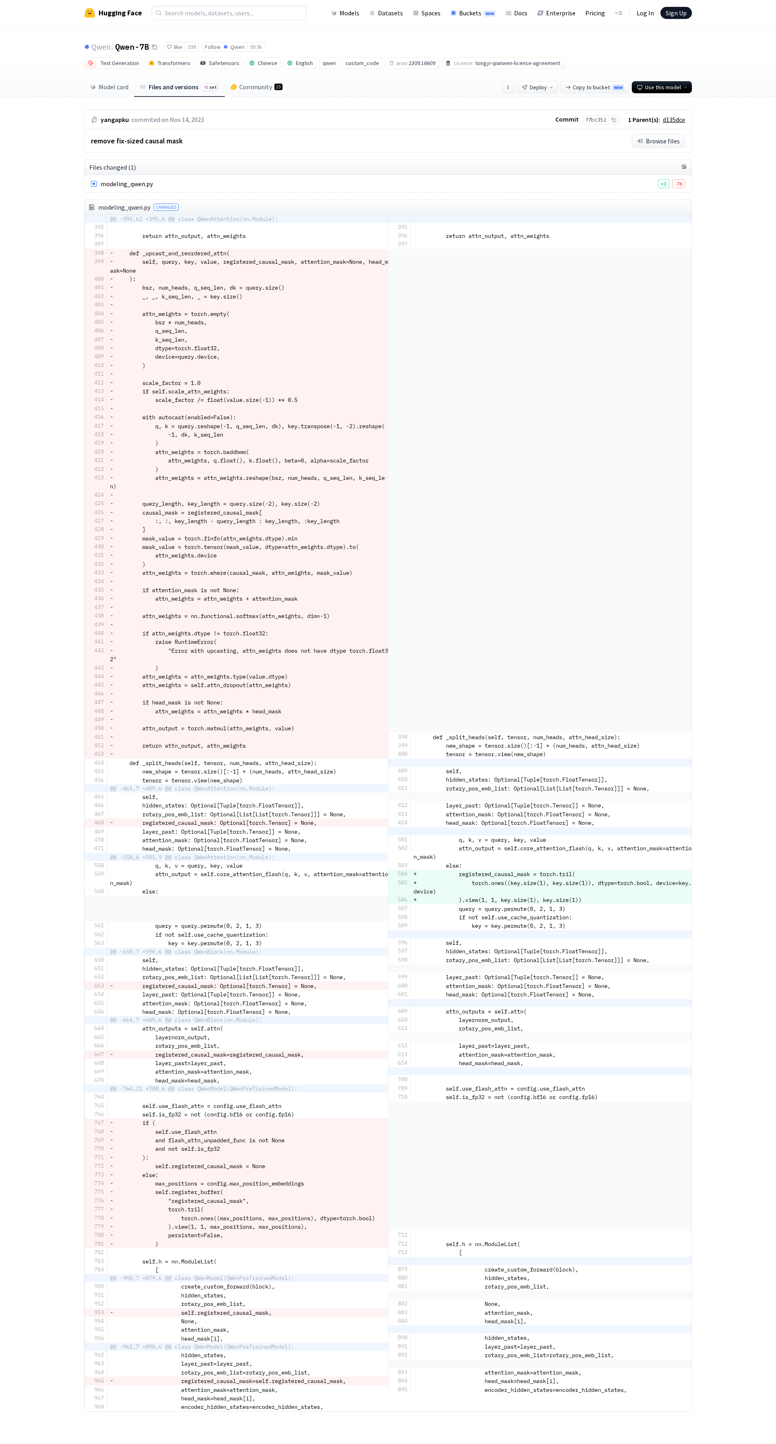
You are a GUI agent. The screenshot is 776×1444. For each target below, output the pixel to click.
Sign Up (676, 13)
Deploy (538, 87)
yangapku (115, 120)
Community (260, 87)
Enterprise (561, 13)
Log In (645, 13)
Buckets (476, 13)
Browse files (663, 141)
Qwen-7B (132, 46)
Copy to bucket (597, 87)
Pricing (595, 13)
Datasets (390, 13)
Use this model (663, 87)
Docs (520, 13)
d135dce (674, 120)
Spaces (431, 13)
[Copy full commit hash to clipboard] (614, 120)
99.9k (256, 46)
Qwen (101, 47)
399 (192, 46)
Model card (114, 87)
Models (349, 13)
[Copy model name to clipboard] (154, 47)
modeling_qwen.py (127, 184)
